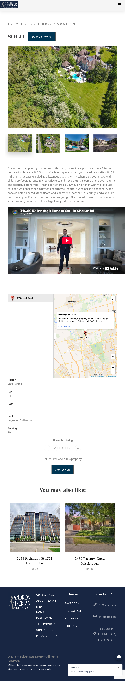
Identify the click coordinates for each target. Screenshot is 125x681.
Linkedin (71, 626)
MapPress (93, 376)
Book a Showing (42, 36)
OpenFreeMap (101, 376)
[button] (85, 333)
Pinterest (72, 618)
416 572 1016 (107, 604)
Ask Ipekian (62, 469)
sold (34, 569)
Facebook (72, 603)
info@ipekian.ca (109, 616)
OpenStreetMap (111, 376)
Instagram (73, 610)
